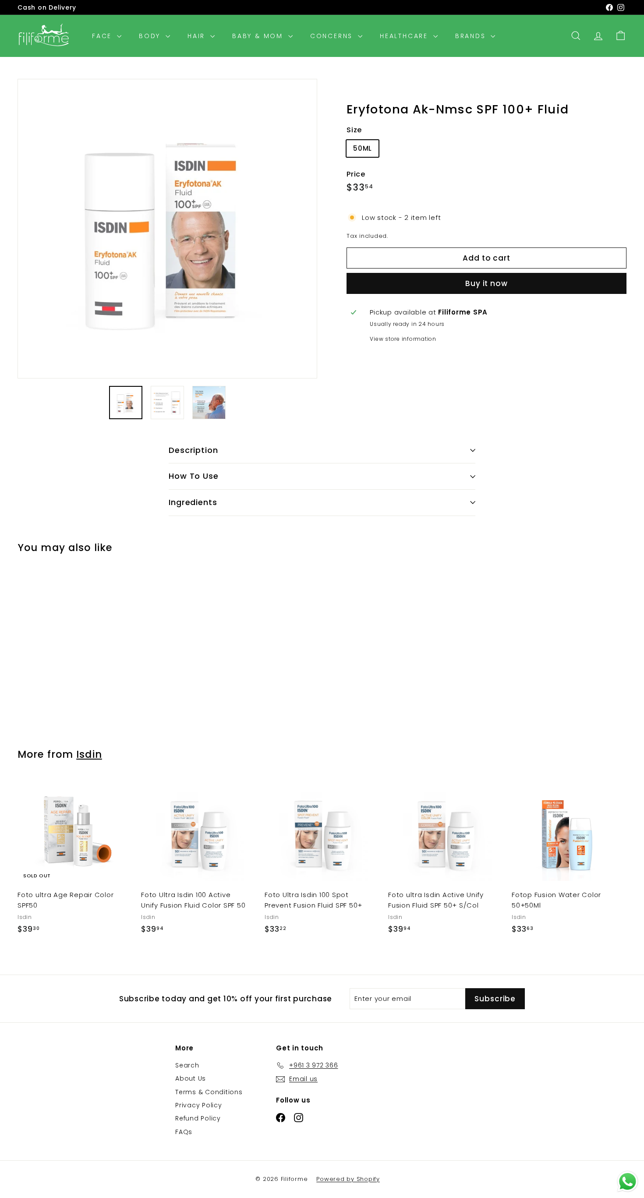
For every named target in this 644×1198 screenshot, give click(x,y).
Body (151, 36)
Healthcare (405, 36)
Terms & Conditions (209, 1092)
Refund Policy (198, 1118)
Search (187, 1065)
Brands (472, 36)
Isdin (89, 754)
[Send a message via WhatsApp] (628, 1182)
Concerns (333, 36)
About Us (190, 1078)
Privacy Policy (198, 1105)
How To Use (194, 475)
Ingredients (193, 502)
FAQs (183, 1131)
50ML (362, 148)
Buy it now (486, 283)
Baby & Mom (259, 36)
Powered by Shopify (348, 1179)
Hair (198, 36)
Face (103, 36)
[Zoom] (167, 228)
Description (193, 450)
